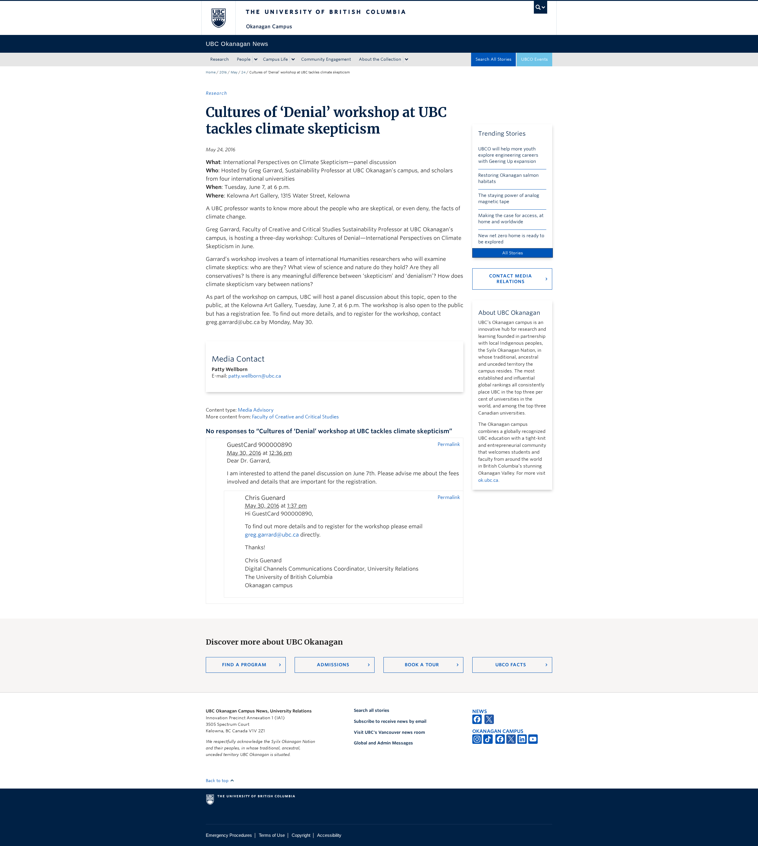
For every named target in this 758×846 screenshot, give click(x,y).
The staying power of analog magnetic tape (508, 198)
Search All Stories (493, 59)
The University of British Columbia (218, 18)
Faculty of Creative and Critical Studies (295, 417)
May (234, 72)
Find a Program (244, 664)
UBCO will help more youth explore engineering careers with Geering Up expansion (508, 155)
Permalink (449, 444)
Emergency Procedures (229, 835)
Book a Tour (422, 664)
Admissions (333, 664)
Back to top (218, 780)
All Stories (512, 253)
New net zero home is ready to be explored (511, 239)
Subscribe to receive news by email (390, 721)
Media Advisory (256, 410)
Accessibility (329, 835)
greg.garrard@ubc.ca (272, 535)
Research (219, 59)
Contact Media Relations (510, 278)
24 (243, 72)
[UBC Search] (540, 7)
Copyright (301, 835)
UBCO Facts (510, 664)
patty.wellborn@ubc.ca (254, 376)
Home (211, 72)
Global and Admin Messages (383, 743)
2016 (223, 72)
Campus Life (275, 59)
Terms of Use (272, 835)
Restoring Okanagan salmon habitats (508, 178)
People (243, 59)
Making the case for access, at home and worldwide (511, 218)
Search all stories (371, 710)
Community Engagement (326, 59)
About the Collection (380, 59)
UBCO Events (534, 59)
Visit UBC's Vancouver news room (389, 732)
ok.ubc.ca (488, 480)
